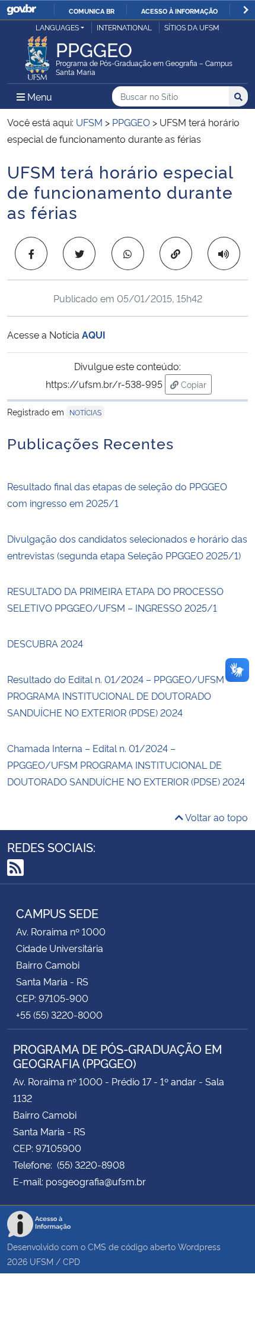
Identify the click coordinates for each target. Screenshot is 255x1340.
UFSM (41, 1261)
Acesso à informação (179, 10)
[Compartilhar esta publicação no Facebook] (31, 253)
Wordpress (199, 1246)
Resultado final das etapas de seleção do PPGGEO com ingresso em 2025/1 (117, 494)
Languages (57, 27)
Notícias (85, 412)
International (124, 27)
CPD (71, 1261)
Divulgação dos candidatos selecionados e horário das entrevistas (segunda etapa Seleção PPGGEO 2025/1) (127, 547)
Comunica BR (91, 10)
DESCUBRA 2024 (45, 643)
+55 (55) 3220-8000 (59, 1014)
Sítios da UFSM (191, 27)
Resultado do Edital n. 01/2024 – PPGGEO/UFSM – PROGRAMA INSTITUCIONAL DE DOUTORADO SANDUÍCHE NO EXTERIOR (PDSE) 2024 (119, 695)
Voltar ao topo (215, 817)
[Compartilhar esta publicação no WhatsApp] (127, 253)
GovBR (21, 9)
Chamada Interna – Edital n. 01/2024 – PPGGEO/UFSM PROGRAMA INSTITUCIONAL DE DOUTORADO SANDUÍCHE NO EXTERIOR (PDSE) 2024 (126, 764)
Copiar (195, 384)
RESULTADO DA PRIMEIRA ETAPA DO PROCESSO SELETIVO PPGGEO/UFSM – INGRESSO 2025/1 (115, 599)
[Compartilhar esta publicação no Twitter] (79, 253)
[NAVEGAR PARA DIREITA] (245, 10)
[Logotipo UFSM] (37, 54)
